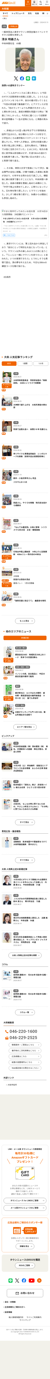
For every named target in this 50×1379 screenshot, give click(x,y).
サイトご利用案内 (34, 1317)
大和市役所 (12, 1085)
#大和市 (7, 277)
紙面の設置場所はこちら (22, 1062)
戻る (5, 18)
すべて (5, 13)
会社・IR (34, 4)
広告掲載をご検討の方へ (15, 1307)
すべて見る (24, 822)
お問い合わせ (27, 1293)
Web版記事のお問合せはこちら (25, 1068)
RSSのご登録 (24, 1265)
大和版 (5, 8)
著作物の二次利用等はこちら (24, 1051)
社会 (37, 13)
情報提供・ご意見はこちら (23, 1045)
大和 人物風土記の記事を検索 (24, 955)
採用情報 (8, 1312)
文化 (30, 13)
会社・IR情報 (10, 1302)
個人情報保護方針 (16, 1317)
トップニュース (18, 13)
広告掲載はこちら (19, 1056)
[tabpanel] (25, 60)
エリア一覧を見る (24, 727)
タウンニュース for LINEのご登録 (24, 1200)
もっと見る (24, 621)
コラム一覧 (24, 1012)
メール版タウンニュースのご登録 (24, 1208)
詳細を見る (24, 1246)
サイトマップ (25, 1320)
